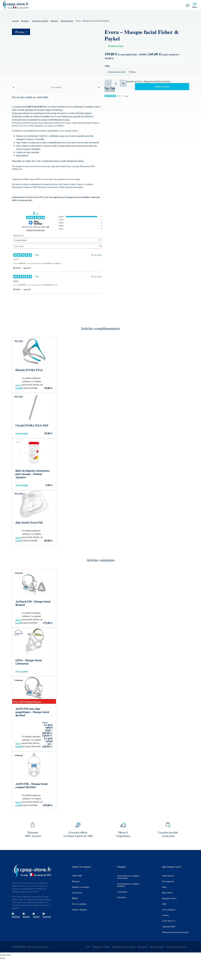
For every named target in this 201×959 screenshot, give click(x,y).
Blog (164, 887)
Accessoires (77, 892)
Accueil (15, 20)
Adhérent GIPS (168, 926)
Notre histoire (168, 876)
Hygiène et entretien (80, 887)
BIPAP (75, 898)
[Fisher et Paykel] (110, 88)
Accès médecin (168, 909)
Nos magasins (168, 881)
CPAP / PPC (77, 876)
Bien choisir (167, 892)
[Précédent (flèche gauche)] (1, 958)
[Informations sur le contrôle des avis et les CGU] (48, 227)
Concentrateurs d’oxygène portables (128, 885)
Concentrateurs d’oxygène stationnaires (128, 877)
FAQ (164, 904)
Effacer (133, 72)
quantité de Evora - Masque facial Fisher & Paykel (148, 81)
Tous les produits (79, 904)
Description (56, 87)
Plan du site (142, 946)
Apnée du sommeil (40, 20)
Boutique (25, 20)
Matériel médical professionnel (175, 932)
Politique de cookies (101, 946)
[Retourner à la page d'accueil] (15, 4)
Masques (54, 20)
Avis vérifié (97, 255)
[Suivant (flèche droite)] (4, 958)
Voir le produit (18, 386)
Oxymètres (121, 897)
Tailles (107, 66)
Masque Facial (67, 20)
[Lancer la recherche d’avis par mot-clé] (100, 246)
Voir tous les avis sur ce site (35, 230)
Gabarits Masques (79, 909)
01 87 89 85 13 (168, 921)
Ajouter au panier (162, 86)
